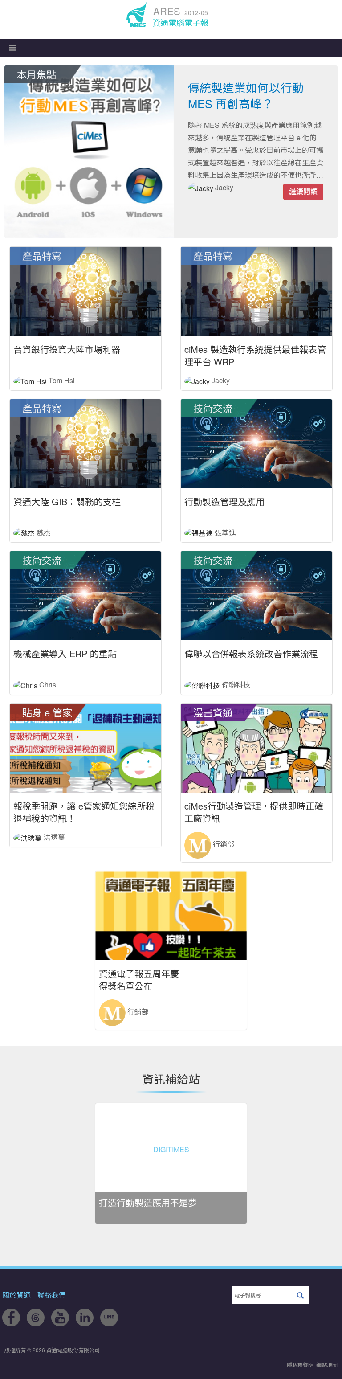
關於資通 (16, 1295)
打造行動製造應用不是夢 (148, 1202)
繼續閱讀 (303, 191)
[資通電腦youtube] (60, 1323)
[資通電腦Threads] (36, 1323)
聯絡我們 (51, 1295)
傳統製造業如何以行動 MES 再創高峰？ (246, 95)
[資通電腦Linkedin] (85, 1323)
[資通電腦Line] (109, 1323)
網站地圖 (327, 1364)
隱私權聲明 (300, 1364)
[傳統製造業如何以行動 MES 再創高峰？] (89, 151)
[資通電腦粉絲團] (11, 1323)
